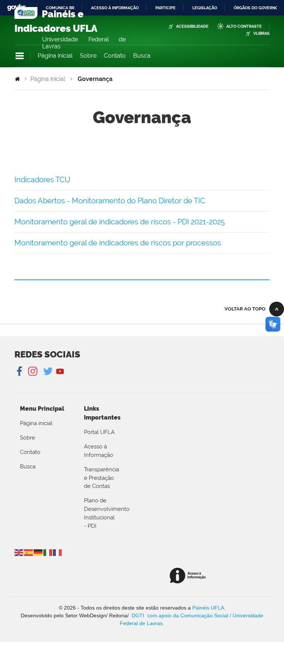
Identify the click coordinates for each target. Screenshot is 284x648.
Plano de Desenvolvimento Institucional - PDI (99, 513)
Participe (165, 7)
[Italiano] (48, 552)
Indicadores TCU (42, 179)
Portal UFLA (99, 432)
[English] (19, 552)
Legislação (204, 7)
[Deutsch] (38, 552)
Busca (142, 55)
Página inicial (55, 55)
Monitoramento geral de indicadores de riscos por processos (117, 242)
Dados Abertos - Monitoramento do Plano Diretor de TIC (109, 200)
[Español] (29, 552)
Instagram (31, 371)
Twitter (48, 371)
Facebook (20, 371)
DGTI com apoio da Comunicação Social (180, 615)
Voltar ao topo (245, 309)
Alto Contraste (244, 26)
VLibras (261, 33)
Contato (115, 55)
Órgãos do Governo (256, 7)
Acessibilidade (192, 26)
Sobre (88, 55)
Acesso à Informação (98, 450)
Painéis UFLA (208, 608)
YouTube (60, 371)
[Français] (57, 552)
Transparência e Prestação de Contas (99, 478)
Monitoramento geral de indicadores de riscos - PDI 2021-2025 (119, 221)
